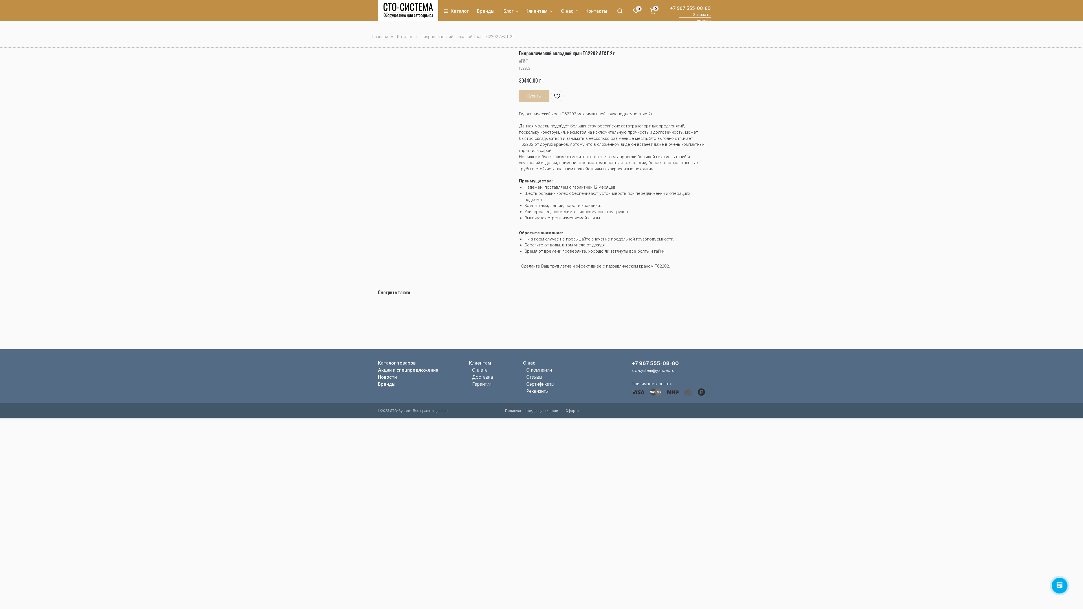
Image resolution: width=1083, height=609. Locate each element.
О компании (539, 370)
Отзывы (534, 377)
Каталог (460, 11)
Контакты (596, 11)
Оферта (572, 411)
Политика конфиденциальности (531, 411)
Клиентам (536, 11)
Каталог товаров (397, 363)
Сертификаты (540, 384)
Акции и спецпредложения (408, 370)
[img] (408, 10)
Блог (508, 11)
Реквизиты (537, 391)
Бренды (485, 11)
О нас (567, 11)
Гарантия (482, 384)
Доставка (482, 377)
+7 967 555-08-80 (690, 8)
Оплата (480, 370)
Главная (380, 36)
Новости (387, 377)
